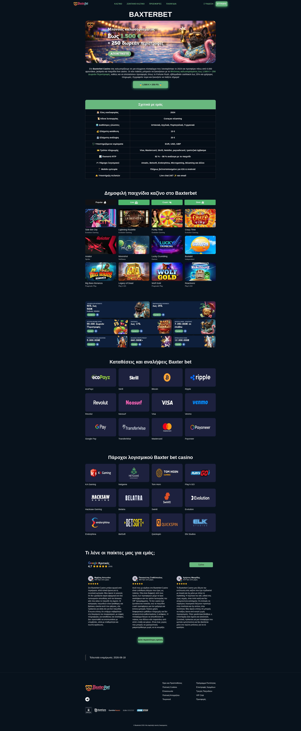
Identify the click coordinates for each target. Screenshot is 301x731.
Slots (198, 202)
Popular (99, 202)
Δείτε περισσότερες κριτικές (150, 640)
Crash (165, 202)
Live (132, 202)
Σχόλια (201, 565)
